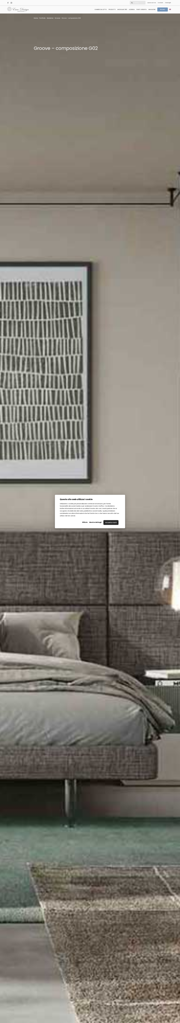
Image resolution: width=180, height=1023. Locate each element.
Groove (57, 18)
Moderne (50, 18)
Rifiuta (84, 522)
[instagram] (11, 3)
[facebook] (8, 3)
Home (36, 18)
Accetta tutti (111, 522)
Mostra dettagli (95, 522)
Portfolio (42, 18)
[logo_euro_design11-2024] (18, 7)
